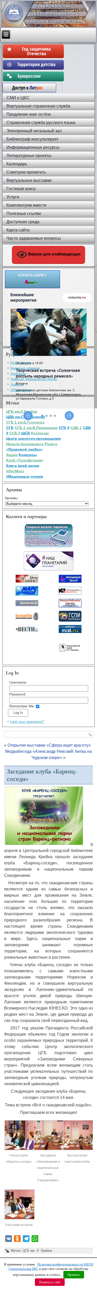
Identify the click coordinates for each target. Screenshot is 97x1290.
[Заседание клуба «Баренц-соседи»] (19, 1149)
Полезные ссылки (23, 213)
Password (17, 694)
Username (17, 682)
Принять (74, 1275)
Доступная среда (22, 222)
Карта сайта (17, 230)
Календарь (16, 164)
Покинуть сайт (50, 1282)
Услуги (12, 197)
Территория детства (36, 64)
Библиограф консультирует (32, 139)
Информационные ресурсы (32, 147)
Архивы (11, 498)
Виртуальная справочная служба (38, 106)
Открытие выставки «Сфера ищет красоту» (49, 745)
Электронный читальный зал (34, 131)
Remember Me (21, 706)
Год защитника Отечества (36, 51)
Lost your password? (27, 722)
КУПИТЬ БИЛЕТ (32, 275)
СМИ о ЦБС (17, 98)
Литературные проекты (28, 155)
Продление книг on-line (28, 114)
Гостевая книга (20, 188)
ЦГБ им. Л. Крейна (37, 1251)
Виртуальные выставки (28, 180)
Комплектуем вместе (26, 205)
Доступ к (25, 87)
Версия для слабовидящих (53, 254)
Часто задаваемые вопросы (33, 238)
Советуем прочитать (26, 172)
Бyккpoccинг (36, 76)
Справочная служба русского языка (40, 122)
